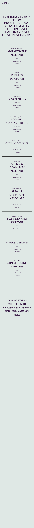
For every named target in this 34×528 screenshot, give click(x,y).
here (17, 314)
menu (31, 3)
